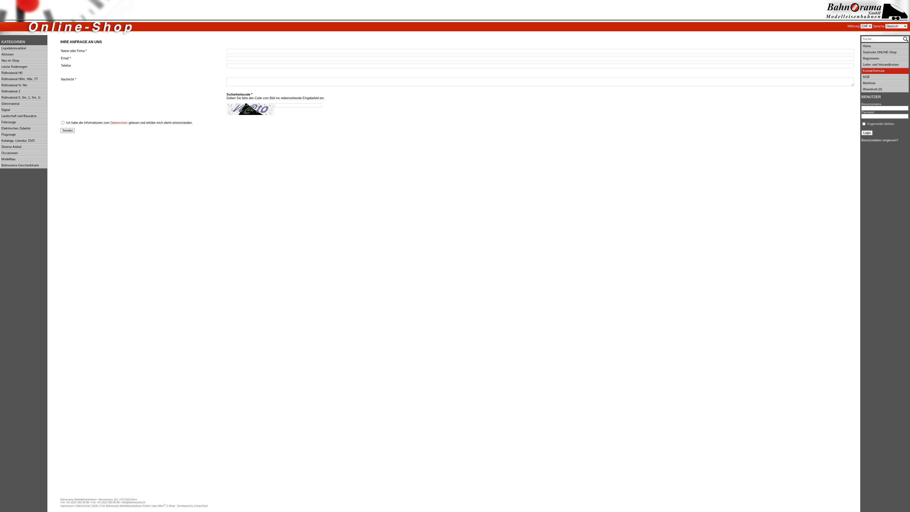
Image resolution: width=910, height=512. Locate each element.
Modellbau (8, 159)
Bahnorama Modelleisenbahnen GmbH (128, 505)
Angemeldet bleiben (880, 124)
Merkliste (869, 83)
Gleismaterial (10, 103)
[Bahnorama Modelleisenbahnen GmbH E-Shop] (866, 17)
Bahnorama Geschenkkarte (20, 165)
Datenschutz (119, 122)
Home (867, 46)
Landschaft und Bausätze (18, 116)
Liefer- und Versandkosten (881, 64)
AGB (866, 77)
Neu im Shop (10, 60)
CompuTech (201, 505)
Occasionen (9, 153)
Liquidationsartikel (13, 48)
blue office (159, 505)
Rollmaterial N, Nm (14, 85)
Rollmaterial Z (10, 91)
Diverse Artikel (11, 147)
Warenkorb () (872, 89)
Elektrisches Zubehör (16, 128)
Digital (5, 110)
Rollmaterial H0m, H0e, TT (19, 79)
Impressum (66, 505)
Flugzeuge (8, 134)
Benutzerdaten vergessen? (879, 140)
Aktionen (7, 54)
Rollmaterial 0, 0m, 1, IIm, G (21, 97)
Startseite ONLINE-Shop (879, 52)
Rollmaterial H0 (11, 73)
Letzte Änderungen (14, 67)
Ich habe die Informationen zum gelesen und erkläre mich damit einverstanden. (129, 122)
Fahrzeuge (8, 122)
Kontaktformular (874, 71)
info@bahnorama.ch (133, 502)
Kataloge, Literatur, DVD (18, 140)
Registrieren (871, 58)
